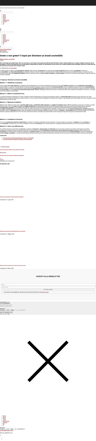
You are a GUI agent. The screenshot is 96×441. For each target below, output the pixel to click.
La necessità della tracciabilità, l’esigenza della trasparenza (17, 139)
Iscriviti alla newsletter (5, 49)
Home (4, 14)
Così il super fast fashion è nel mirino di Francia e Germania (11, 196)
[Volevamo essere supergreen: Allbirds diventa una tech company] (24, 228)
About (4, 16)
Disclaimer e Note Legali (6, 305)
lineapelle (5, 59)
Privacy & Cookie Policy (6, 306)
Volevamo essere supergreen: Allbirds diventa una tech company (12, 231)
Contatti (5, 21)
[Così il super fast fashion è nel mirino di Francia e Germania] (24, 194)
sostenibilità (11, 59)
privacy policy (44, 292)
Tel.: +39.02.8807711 (20, 310)
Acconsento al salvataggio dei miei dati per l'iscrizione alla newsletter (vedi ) (26, 292)
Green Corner (6, 20)
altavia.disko (14, 68)
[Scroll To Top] (0, 435)
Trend (4, 19)
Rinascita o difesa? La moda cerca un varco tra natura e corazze (13, 265)
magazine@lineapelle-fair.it (6, 311)
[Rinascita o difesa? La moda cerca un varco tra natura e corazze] (24, 262)
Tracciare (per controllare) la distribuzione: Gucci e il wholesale (18, 138)
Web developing (4, 314)
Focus (4, 17)
